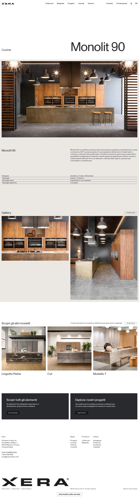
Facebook (97, 445)
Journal (81, 3)
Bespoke (60, 3)
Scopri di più (131, 212)
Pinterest (97, 443)
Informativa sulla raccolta (69, 494)
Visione (91, 3)
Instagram (97, 440)
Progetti (71, 3)
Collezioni (49, 3)
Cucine (6, 50)
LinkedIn (96, 447)
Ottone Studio (133, 489)
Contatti (109, 3)
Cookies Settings (26, 489)
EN (136, 3)
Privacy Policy (6, 489)
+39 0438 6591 (7, 455)
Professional (122, 3)
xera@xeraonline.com (10, 457)
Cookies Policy (15, 489)
